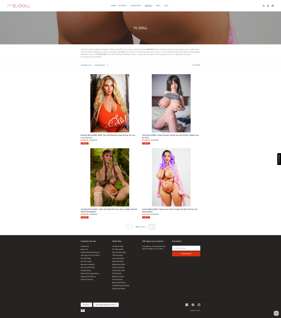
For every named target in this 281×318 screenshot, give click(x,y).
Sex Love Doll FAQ (88, 267)
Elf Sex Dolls (117, 273)
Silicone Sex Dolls (119, 252)
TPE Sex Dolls (117, 255)
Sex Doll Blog (86, 258)
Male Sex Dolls (117, 261)
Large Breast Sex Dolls (120, 285)
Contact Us (85, 246)
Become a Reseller (88, 264)
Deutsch (86, 305)
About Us (84, 249)
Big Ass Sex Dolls (118, 282)
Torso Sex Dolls (118, 258)
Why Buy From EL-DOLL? (90, 255)
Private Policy (86, 270)
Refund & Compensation (90, 273)
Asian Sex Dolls (118, 267)
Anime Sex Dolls (118, 270)
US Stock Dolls (117, 246)
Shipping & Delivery (88, 276)
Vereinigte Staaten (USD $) (105, 305)
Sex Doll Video (86, 261)
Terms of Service (87, 279)
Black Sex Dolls (118, 276)
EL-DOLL (197, 310)
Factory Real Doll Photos (90, 252)
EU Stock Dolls (117, 249)
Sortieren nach (86, 65)
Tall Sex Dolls (117, 279)
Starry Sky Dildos (118, 288)
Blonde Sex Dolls (118, 264)
